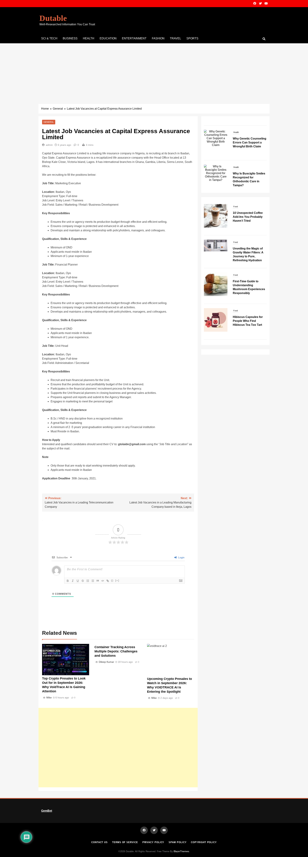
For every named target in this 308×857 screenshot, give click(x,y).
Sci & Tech (49, 38)
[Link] (107, 581)
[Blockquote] (97, 581)
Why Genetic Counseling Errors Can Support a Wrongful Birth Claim (249, 135)
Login (181, 557)
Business (70, 38)
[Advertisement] (154, 70)
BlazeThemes (181, 851)
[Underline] (77, 581)
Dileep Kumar (106, 661)
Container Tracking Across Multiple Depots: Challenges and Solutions (115, 651)
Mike (49, 697)
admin (49, 144)
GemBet (46, 810)
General (48, 122)
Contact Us (99, 842)
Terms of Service (125, 842)
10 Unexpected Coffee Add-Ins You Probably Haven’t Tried (248, 216)
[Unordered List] (92, 581)
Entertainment (134, 38)
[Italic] (72, 581)
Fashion (158, 38)
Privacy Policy (153, 842)
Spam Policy (177, 842)
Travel (175, 38)
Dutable (53, 18)
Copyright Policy (204, 842)
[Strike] (82, 581)
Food (235, 206)
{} (112, 580)
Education (108, 38)
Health (88, 38)
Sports (192, 38)
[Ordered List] (87, 581)
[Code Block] (102, 581)
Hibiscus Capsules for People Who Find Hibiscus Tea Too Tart (248, 320)
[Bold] (67, 581)
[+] (117, 580)
